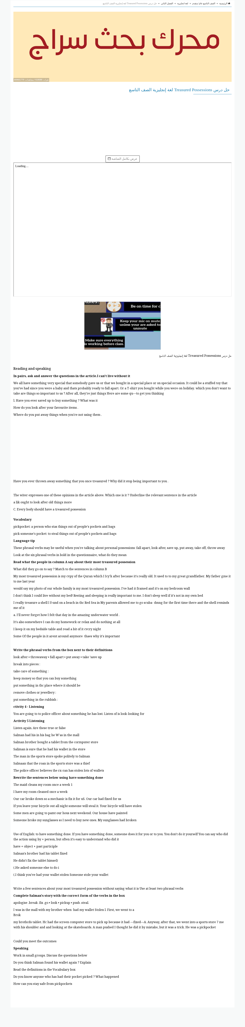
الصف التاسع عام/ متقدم (203, 3)
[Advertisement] (122, 125)
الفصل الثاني (167, 3)
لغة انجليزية (182, 3)
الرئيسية (223, 3)
